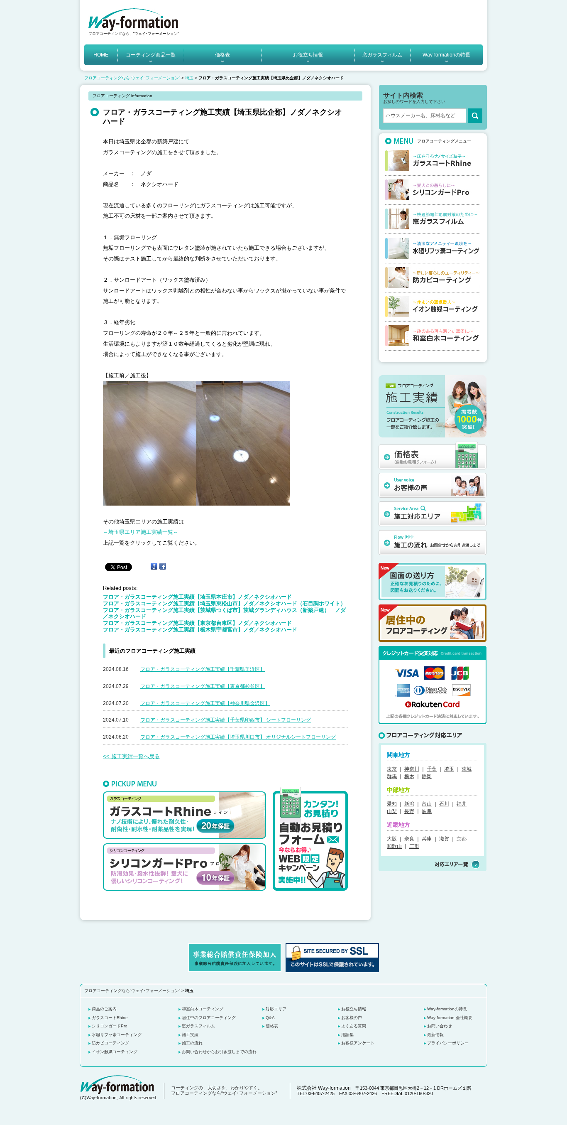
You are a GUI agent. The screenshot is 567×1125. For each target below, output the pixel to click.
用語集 (347, 1034)
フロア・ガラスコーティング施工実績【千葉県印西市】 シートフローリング (225, 720)
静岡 (427, 776)
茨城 (467, 769)
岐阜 (427, 811)
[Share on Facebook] (162, 566)
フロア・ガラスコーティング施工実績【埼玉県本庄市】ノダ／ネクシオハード (197, 597)
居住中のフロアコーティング (209, 1017)
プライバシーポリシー (448, 1043)
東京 (392, 769)
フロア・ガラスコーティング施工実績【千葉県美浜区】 (202, 669)
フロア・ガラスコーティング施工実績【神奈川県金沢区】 (205, 703)
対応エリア (276, 1009)
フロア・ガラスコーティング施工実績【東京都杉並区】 (202, 686)
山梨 (392, 811)
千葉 (432, 769)
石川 (444, 804)
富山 (427, 804)
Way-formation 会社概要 (449, 1017)
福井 (462, 804)
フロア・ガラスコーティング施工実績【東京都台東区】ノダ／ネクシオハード (197, 623)
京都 (462, 839)
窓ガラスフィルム (382, 55)
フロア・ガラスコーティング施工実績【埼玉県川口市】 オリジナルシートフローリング (238, 737)
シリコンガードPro (109, 1026)
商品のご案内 (104, 1009)
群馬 (392, 776)
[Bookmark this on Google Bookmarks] (154, 566)
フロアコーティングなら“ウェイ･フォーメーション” (132, 78)
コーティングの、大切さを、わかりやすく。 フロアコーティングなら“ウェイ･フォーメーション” (224, 1090)
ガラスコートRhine (110, 1017)
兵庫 (427, 839)
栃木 (409, 776)
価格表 (222, 55)
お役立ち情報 (308, 55)
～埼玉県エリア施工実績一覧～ (140, 532)
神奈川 (411, 769)
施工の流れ (192, 1043)
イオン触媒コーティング (114, 1051)
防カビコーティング (110, 1043)
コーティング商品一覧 (151, 55)
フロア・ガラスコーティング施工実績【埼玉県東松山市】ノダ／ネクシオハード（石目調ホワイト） (224, 603)
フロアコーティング (105, 34)
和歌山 (394, 846)
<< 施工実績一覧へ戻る (131, 756)
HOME (100, 55)
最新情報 (435, 1034)
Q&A (270, 1017)
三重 (414, 846)
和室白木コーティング (202, 1009)
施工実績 (190, 1034)
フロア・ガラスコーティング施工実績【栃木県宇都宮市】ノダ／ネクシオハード (200, 629)
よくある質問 (353, 1026)
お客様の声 (351, 1017)
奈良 (409, 839)
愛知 (392, 804)
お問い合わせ (439, 1026)
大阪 (392, 839)
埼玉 (189, 78)
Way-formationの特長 (446, 55)
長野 (409, 811)
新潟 (409, 804)
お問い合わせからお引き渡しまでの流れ (219, 1051)
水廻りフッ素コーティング (117, 1034)
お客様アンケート (357, 1043)
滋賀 (444, 839)
